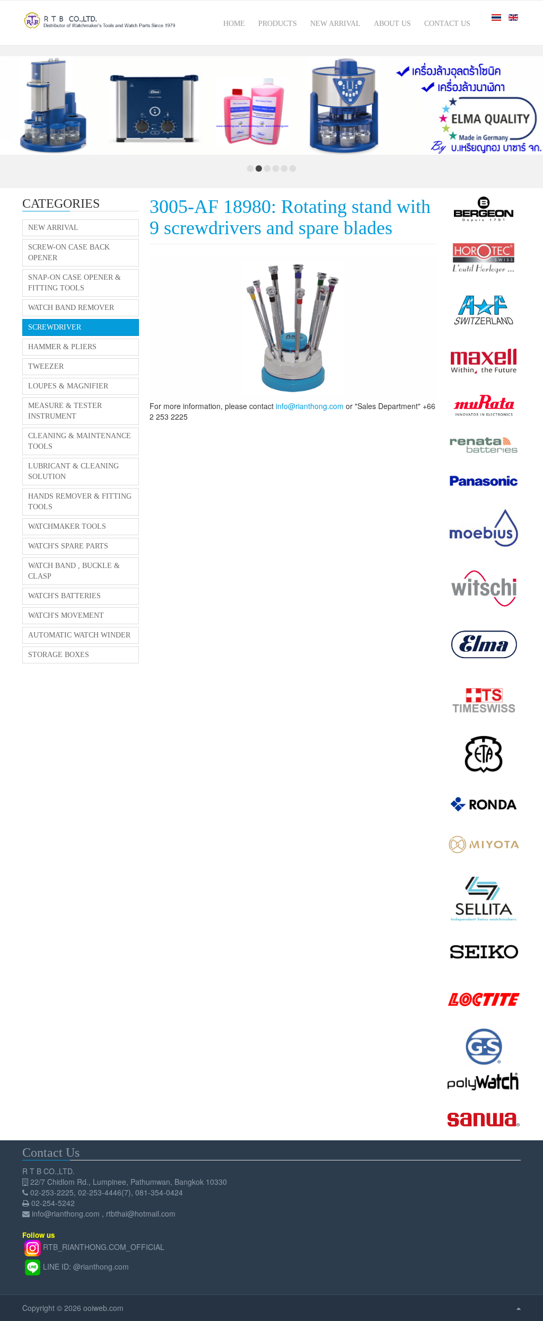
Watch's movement (66, 615)
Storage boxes (58, 655)
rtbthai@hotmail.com (141, 1213)
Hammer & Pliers (62, 347)
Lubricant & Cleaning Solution (73, 471)
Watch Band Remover (71, 308)
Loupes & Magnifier (68, 386)
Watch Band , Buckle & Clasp (74, 571)
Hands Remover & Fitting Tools (80, 501)
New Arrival (53, 228)
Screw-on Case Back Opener (69, 252)
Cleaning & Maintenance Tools (79, 441)
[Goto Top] (518, 1308)
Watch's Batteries (64, 596)
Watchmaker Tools (67, 526)
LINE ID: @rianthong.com (86, 1266)
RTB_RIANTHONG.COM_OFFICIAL (103, 1247)
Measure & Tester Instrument (65, 411)
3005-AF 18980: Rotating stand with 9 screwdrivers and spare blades (290, 217)
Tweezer (46, 366)
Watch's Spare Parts (68, 546)
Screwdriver (54, 327)
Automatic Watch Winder (79, 635)
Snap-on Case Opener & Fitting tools (74, 282)
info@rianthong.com (310, 406)
